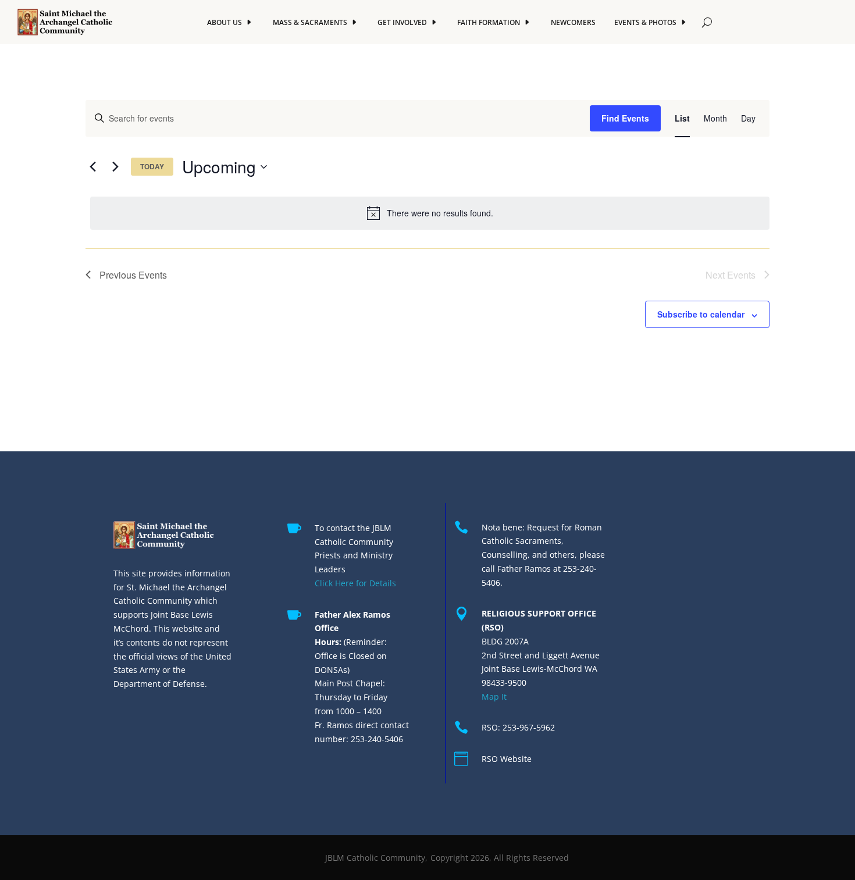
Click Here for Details (355, 583)
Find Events (625, 118)
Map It (494, 696)
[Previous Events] (92, 167)
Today (152, 166)
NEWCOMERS (573, 22)
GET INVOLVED (402, 22)
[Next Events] (115, 167)
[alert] (430, 213)
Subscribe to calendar (700, 314)
